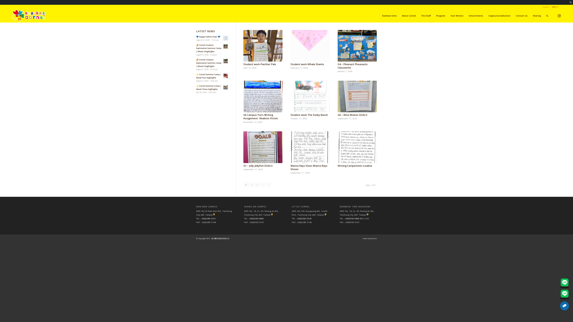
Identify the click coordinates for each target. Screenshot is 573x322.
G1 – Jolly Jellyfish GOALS (258, 165)
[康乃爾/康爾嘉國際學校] (28, 15)
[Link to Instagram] (559, 15)
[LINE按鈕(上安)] (565, 291)
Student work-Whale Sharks (307, 64)
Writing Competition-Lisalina (355, 165)
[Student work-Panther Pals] (262, 46)
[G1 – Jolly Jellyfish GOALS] (262, 147)
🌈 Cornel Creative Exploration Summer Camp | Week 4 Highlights (208, 48)
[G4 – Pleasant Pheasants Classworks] (357, 46)
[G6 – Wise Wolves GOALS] (357, 96)
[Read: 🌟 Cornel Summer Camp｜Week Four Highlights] (225, 76)
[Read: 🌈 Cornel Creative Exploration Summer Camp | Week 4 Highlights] (225, 46)
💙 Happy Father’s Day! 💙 (208, 36)
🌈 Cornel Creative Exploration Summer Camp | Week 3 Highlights (208, 62)
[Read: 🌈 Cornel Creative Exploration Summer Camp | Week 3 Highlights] (225, 61)
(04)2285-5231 (209, 218)
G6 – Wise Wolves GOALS (352, 115)
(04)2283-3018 (304, 218)
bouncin (373, 238)
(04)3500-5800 (257, 218)
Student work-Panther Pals (259, 64)
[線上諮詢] (564, 305)
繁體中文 (555, 7)
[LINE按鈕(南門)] (565, 280)
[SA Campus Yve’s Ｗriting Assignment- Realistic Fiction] (262, 96)
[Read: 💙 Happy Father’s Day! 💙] (225, 38)
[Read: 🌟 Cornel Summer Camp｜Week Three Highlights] (225, 87)
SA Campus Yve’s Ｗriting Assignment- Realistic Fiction (260, 116)
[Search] (547, 15)
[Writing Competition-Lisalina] (357, 147)
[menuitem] (570, 2)
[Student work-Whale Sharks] (310, 46)
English (546, 7)
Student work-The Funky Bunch (309, 115)
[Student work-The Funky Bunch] (310, 96)
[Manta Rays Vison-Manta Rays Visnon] (310, 147)
